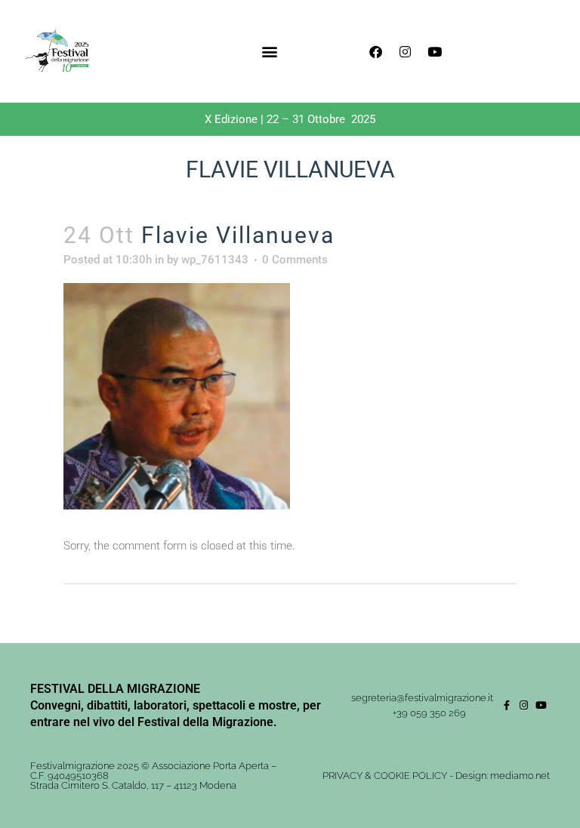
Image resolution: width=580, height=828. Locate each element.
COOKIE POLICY (410, 775)
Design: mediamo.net (502, 775)
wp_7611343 (214, 259)
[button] (270, 51)
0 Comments (295, 259)
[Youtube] (434, 51)
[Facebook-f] (506, 705)
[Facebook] (375, 51)
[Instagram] (405, 51)
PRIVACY (342, 775)
